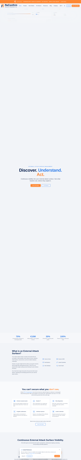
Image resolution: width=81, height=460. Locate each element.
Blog (51, 5)
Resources (45, 5)
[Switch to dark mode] (64, 6)
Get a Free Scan (75, 5)
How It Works (31, 5)
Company (56, 5)
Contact (68, 5)
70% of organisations (28, 392)
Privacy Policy (32, 453)
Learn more (63, 1)
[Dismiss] (59, 449)
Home (20, 5)
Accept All (57, 456)
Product (25, 5)
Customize (29, 456)
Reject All (23, 456)
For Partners (38, 5)
